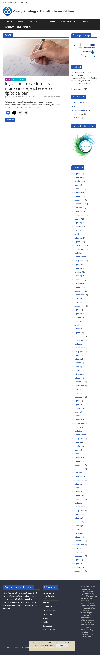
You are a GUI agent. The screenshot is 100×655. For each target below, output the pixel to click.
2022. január (76, 378)
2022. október (76, 344)
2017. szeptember (78, 507)
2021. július (75, 400)
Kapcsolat (9, 27)
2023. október (76, 298)
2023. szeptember (78, 302)
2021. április (76, 412)
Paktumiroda (23, 97)
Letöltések (83, 22)
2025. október (76, 207)
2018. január (76, 495)
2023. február (76, 329)
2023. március (76, 325)
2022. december (77, 336)
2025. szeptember (78, 211)
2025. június (76, 223)
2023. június (76, 313)
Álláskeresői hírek (78, 102)
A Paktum (9, 22)
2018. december (77, 465)
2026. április (76, 185)
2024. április (76, 276)
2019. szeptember (78, 435)
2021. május (76, 408)
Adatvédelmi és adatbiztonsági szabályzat (49, 596)
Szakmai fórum (24, 27)
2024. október (76, 253)
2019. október (76, 431)
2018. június (76, 484)
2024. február (76, 283)
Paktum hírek (76, 114)
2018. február (76, 491)
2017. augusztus (77, 510)
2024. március (76, 279)
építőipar (34, 97)
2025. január (76, 241)
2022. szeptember (78, 347)
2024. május (76, 272)
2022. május (76, 363)
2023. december (77, 291)
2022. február (76, 374)
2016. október (76, 548)
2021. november (77, 385)
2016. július (75, 560)
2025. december (77, 200)
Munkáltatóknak (26, 22)
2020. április (76, 427)
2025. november (77, 204)
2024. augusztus (77, 260)
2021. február (76, 419)
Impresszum (47, 614)
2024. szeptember (78, 257)
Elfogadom (62, 645)
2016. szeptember (78, 552)
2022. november (77, 340)
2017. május (76, 522)
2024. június (76, 268)
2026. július (75, 173)
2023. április (76, 321)
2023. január (76, 332)
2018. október (76, 472)
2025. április (76, 230)
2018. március (76, 488)
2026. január (76, 196)
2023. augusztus (77, 306)
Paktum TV (75, 118)
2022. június (76, 359)
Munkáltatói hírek (19, 79)
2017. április (76, 525)
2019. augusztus (77, 438)
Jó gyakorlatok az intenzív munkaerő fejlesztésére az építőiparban (28, 88)
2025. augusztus (77, 215)
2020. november (77, 423)
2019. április (76, 450)
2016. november (77, 544)
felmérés (47, 97)
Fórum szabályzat (50, 610)
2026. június (76, 177)
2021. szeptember (78, 393)
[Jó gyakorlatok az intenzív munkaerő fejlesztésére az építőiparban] (36, 41)
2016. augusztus (77, 556)
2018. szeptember (78, 476)
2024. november (77, 249)
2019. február (76, 457)
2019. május (76, 446)
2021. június (76, 404)
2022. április (76, 366)
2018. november (77, 469)
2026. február (76, 192)
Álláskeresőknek (47, 22)
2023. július (75, 310)
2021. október (76, 389)
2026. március (76, 188)
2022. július (75, 355)
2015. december (77, 571)
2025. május (76, 226)
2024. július (75, 264)
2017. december (77, 499)
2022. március (76, 370)
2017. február (76, 533)
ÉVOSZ (40, 97)
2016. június (76, 563)
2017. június (76, 518)
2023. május (76, 317)
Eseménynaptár (67, 22)
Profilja (45, 622)
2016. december (77, 541)
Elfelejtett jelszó (49, 606)
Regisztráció (47, 626)
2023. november (77, 294)
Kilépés (45, 618)
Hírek (8, 79)
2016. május (76, 567)
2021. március (76, 416)
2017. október (76, 503)
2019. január (76, 461)
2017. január (76, 537)
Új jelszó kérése (49, 630)
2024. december (77, 245)
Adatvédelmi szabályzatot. (81, 83)
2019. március (76, 454)
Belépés (46, 602)
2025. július (75, 219)
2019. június (76, 442)
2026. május (76, 181)
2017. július (75, 514)
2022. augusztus (77, 351)
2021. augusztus (77, 397)
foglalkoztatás (55, 97)
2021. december (77, 382)
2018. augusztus (77, 480)
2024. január (76, 287)
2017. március (76, 529)
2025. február (76, 238)
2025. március (76, 234)
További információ (47, 645)
